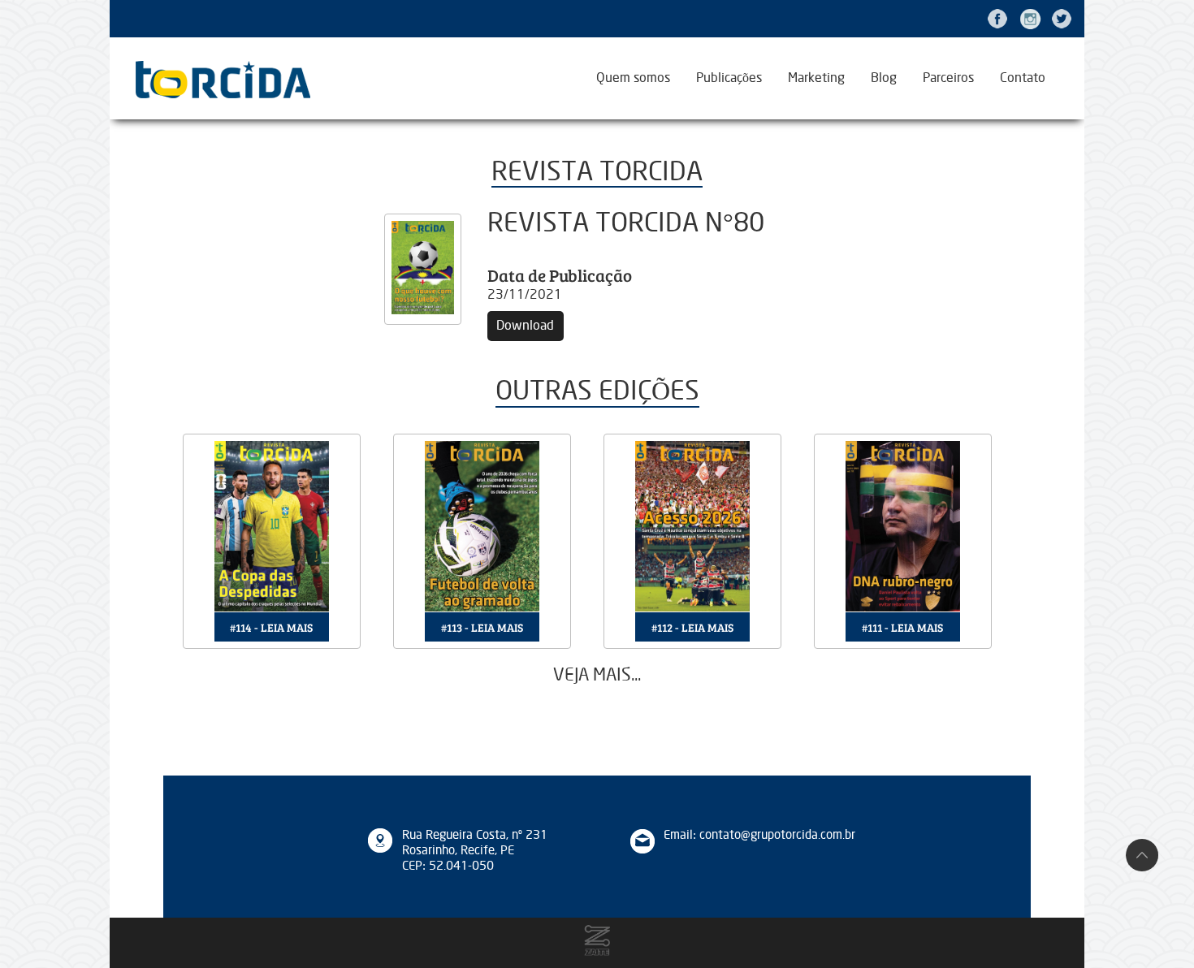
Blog (884, 78)
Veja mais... (597, 675)
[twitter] (1061, 18)
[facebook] (997, 18)
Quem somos (633, 78)
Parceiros (948, 78)
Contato (1022, 78)
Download (525, 325)
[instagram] (1030, 18)
